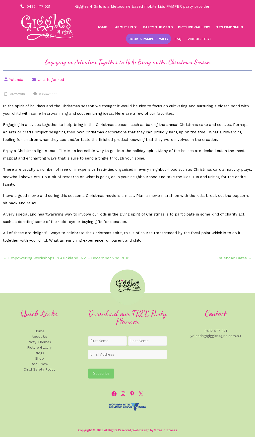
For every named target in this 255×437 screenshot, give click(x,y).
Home (102, 27)
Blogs (39, 353)
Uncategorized (51, 79)
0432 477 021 (38, 6)
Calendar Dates (234, 258)
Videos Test (199, 39)
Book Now (39, 364)
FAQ (178, 39)
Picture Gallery (194, 27)
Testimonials (229, 27)
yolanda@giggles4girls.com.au (216, 336)
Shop (39, 358)
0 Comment (47, 94)
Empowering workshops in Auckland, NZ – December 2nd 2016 (66, 258)
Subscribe (101, 374)
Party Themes (156, 27)
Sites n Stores (165, 430)
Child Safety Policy (39, 369)
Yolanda (16, 79)
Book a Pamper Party (148, 39)
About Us (124, 27)
